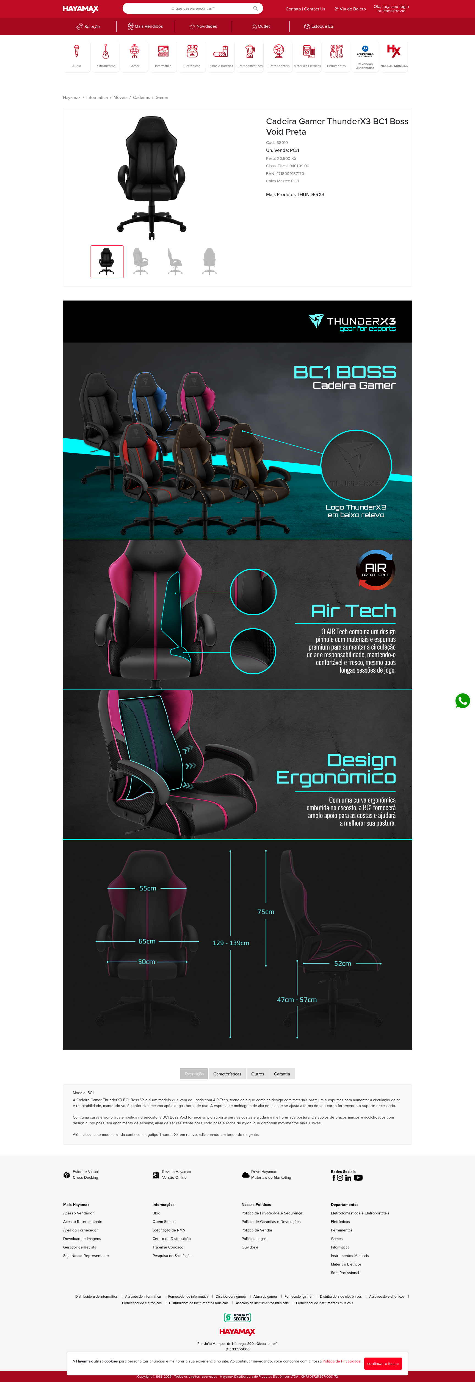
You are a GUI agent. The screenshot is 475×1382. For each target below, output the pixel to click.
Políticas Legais (254, 1238)
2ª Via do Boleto (350, 9)
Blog (156, 1213)
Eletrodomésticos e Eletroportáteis (360, 1213)
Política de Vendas (257, 1230)
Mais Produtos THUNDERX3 (295, 195)
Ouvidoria (250, 1247)
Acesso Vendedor (78, 1213)
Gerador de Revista (79, 1247)
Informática (97, 97)
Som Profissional (345, 1272)
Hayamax (72, 97)
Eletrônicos (340, 1221)
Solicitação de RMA (169, 1230)
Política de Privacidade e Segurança (272, 1213)
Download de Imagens (82, 1238)
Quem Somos (164, 1221)
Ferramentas (341, 1230)
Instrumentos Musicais (350, 1255)
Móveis (120, 97)
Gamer (162, 97)
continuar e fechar (383, 1363)
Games (337, 1238)
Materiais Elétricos (346, 1264)
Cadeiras (141, 97)
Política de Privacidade (342, 1361)
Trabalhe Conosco (168, 1247)
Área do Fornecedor (80, 1230)
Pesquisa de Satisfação (172, 1255)
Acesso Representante (82, 1221)
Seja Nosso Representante (86, 1255)
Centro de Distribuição (172, 1238)
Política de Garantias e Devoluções (271, 1221)
